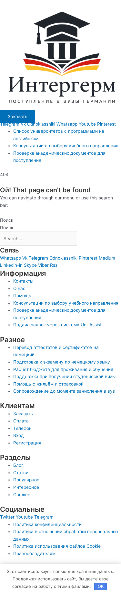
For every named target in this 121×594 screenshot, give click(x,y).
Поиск (6, 220)
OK (101, 586)
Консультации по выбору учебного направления (65, 145)
